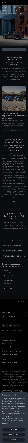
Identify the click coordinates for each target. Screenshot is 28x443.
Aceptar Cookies (14, 429)
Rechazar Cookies (13, 434)
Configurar (13, 439)
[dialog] (14, 417)
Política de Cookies (12, 418)
